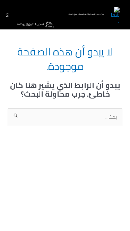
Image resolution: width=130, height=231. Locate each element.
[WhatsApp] (7, 15)
